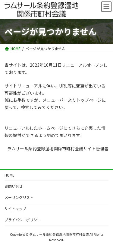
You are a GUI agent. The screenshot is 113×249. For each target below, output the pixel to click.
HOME (9, 174)
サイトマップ (15, 208)
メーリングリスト (19, 197)
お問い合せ (14, 186)
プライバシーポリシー (23, 219)
